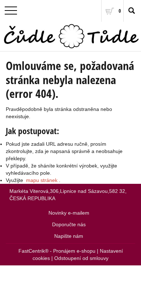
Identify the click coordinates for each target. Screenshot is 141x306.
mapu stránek (42, 180)
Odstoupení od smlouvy (81, 258)
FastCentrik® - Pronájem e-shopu (56, 251)
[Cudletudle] (70, 36)
